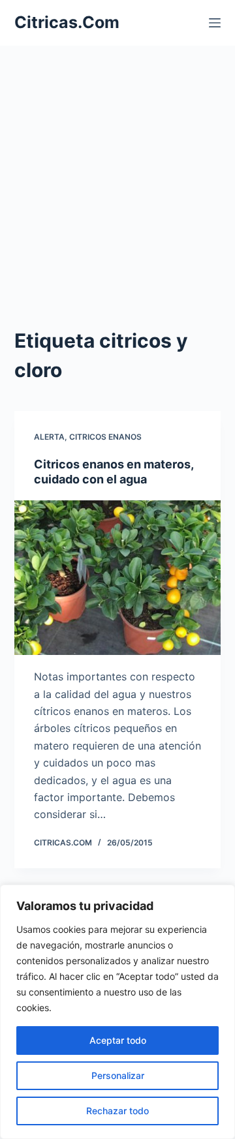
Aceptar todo (117, 1040)
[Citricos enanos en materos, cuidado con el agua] (117, 578)
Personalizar (117, 1075)
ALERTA (49, 437)
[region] (117, 1012)
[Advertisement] (117, 169)
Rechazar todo (117, 1110)
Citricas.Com (66, 22)
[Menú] (215, 23)
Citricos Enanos (105, 437)
